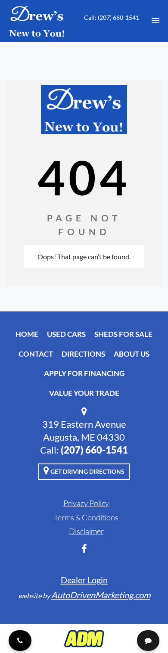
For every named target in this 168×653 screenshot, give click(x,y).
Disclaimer (86, 531)
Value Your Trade (84, 393)
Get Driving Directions (86, 471)
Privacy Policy (86, 503)
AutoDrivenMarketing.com (100, 595)
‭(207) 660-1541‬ (94, 450)
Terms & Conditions (86, 517)
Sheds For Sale (123, 334)
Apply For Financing (84, 373)
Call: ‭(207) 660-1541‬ (111, 17)
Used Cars (66, 334)
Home (27, 334)
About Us (131, 353)
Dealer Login (84, 580)
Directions (83, 353)
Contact (36, 353)
